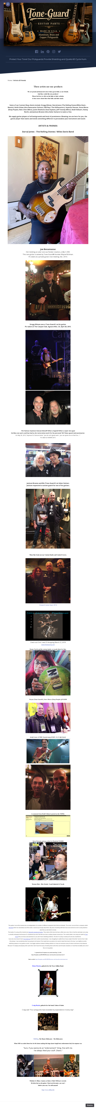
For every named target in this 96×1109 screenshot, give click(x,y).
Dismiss (90, 1105)
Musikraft (11, 927)
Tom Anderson (27, 939)
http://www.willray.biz (48, 1090)
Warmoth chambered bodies (35, 932)
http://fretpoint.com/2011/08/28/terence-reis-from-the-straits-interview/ (51, 959)
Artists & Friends (19, 80)
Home (10, 80)
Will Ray (35, 1039)
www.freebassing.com (48, 645)
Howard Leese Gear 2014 (48, 605)
